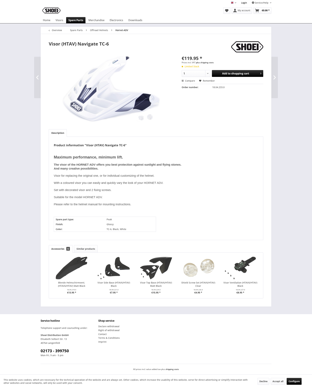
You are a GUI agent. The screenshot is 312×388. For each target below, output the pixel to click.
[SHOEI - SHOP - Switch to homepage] (51, 10)
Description (57, 132)
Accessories (60, 248)
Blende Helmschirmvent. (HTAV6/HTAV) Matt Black (71, 284)
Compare (189, 80)
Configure (294, 381)
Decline (263, 381)
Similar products (86, 248)
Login (244, 2)
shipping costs (172, 369)
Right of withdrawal (109, 330)
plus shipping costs (205, 62)
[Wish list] (226, 10)
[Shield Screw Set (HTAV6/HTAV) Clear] (198, 268)
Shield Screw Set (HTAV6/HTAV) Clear (198, 284)
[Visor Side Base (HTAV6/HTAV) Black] (114, 268)
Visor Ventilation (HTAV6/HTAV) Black (240, 284)
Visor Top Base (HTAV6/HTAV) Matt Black (156, 284)
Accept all (278, 381)
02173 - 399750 (55, 350)
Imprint (102, 341)
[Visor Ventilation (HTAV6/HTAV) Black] (240, 268)
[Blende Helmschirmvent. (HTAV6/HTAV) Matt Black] (71, 268)
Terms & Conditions (109, 337)
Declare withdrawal (108, 326)
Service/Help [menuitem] (261, 2)
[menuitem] (244, 3)
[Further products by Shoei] (247, 47)
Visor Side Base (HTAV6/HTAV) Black (114, 284)
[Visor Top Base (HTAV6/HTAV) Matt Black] (156, 268)
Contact (102, 334)
